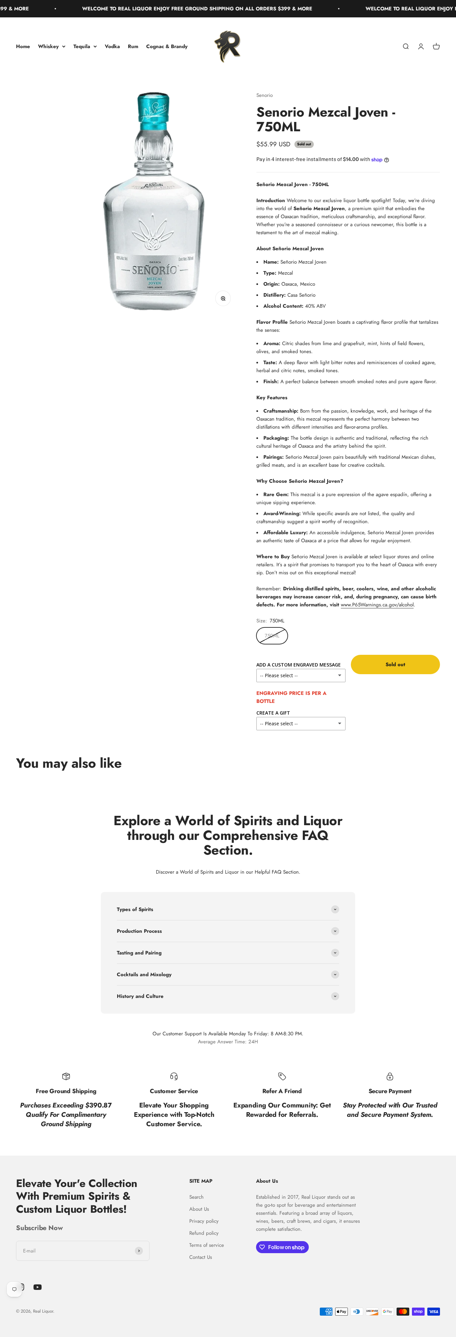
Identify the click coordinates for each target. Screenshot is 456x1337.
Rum (133, 46)
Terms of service (206, 1245)
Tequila (81, 46)
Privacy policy (204, 1221)
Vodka (112, 46)
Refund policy (204, 1233)
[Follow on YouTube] (37, 1287)
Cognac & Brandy (167, 46)
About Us (199, 1209)
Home (23, 46)
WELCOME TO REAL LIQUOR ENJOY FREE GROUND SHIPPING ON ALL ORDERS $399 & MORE (174, 8)
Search (196, 1197)
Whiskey (48, 46)
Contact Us (200, 1257)
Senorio (264, 95)
